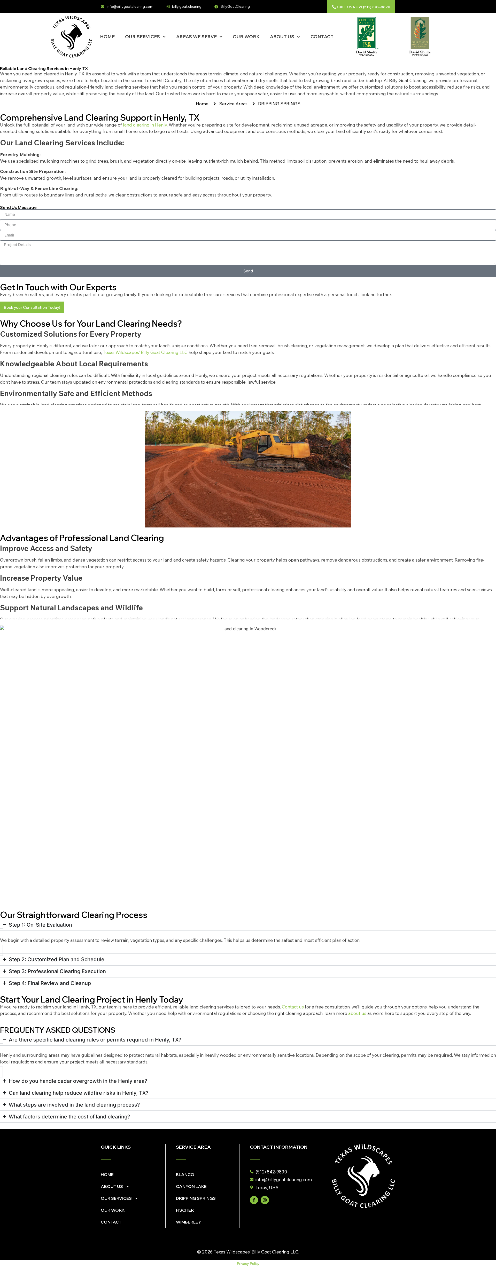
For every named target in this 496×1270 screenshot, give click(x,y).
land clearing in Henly (145, 125)
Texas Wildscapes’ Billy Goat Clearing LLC (145, 352)
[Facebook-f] (254, 1200)
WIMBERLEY (188, 1222)
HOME (107, 37)
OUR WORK (246, 37)
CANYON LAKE (191, 1186)
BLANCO (185, 1174)
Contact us (293, 1006)
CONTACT (322, 37)
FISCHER (185, 1210)
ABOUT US (282, 37)
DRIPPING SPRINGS (196, 1198)
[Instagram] (265, 1200)
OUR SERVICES (142, 37)
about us (357, 1013)
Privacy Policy (248, 1263)
